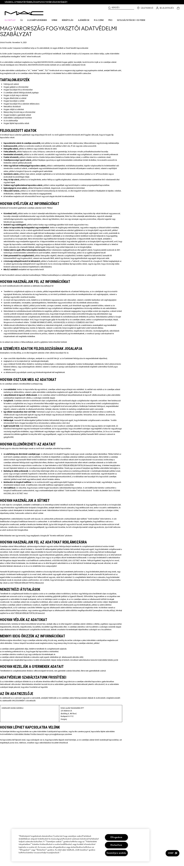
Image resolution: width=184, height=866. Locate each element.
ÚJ (21, 20)
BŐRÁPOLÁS (67, 20)
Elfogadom (116, 837)
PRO (110, 20)
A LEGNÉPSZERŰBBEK (37, 20)
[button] (172, 853)
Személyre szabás (116, 853)
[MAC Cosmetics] (24, 13)
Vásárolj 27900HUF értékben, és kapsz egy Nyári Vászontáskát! (36, 2)
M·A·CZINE (99, 20)
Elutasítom (116, 845)
